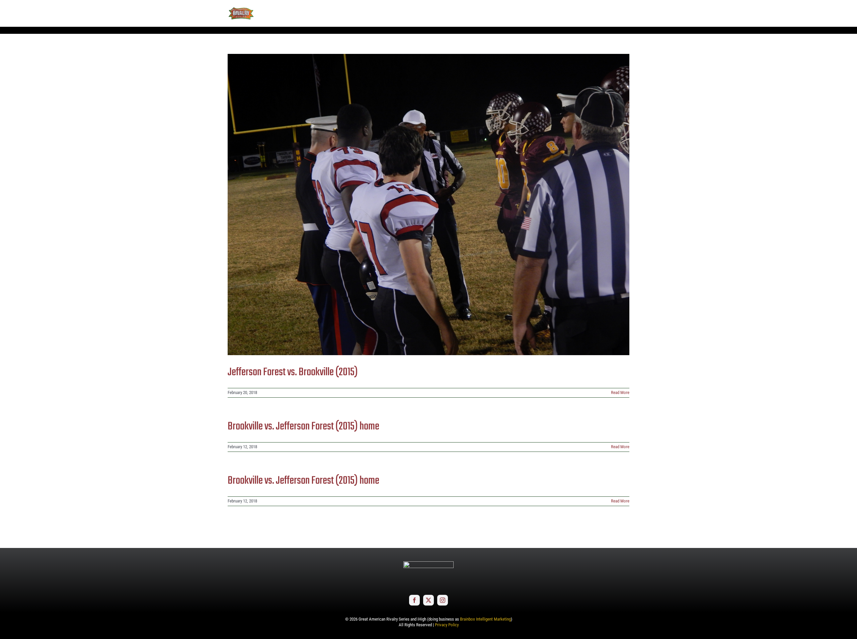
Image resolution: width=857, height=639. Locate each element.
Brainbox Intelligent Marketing (485, 619)
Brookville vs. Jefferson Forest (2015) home (303, 426)
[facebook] (414, 600)
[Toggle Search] (606, 13)
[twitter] (428, 600)
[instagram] (442, 600)
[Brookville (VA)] (428, 204)
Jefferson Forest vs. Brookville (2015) (293, 372)
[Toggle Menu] (624, 13)
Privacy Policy (447, 624)
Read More (620, 392)
